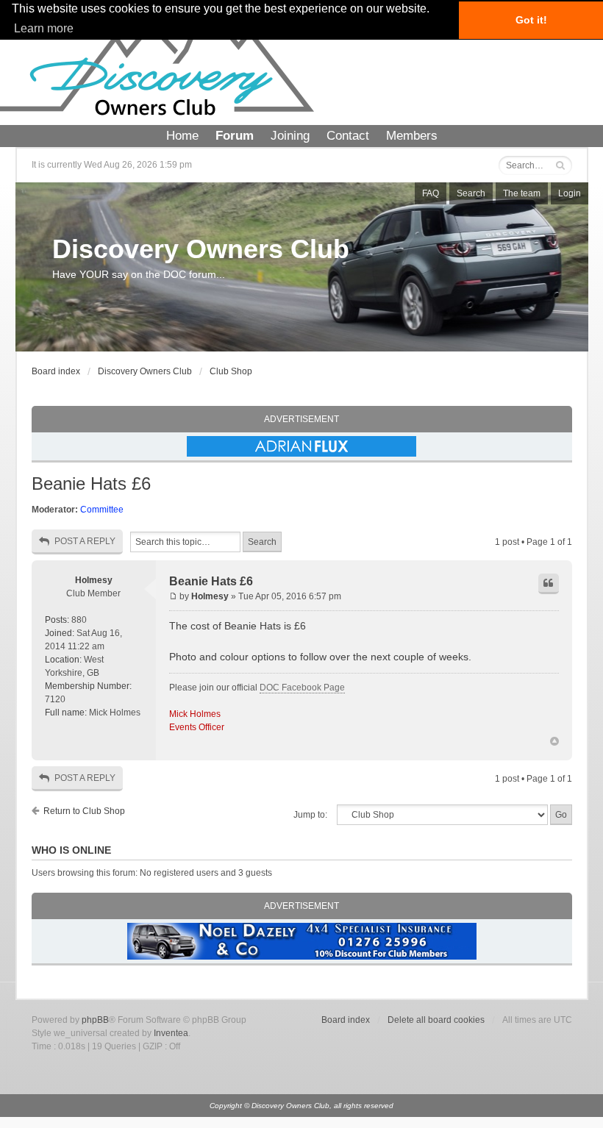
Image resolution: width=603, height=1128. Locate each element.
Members (412, 136)
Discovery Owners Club (200, 249)
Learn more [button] (44, 28)
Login (569, 193)
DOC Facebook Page (302, 687)
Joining (290, 136)
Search (471, 193)
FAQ (430, 193)
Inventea (171, 1033)
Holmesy (94, 580)
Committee (102, 509)
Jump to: (310, 815)
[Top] (554, 742)
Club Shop (231, 371)
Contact (348, 136)
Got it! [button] (531, 20)
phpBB (95, 1020)
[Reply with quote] (548, 584)
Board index (56, 371)
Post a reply (84, 541)
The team (521, 193)
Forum (234, 136)
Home (182, 136)
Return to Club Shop (84, 811)
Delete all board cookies (436, 1020)
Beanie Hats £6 (91, 483)
